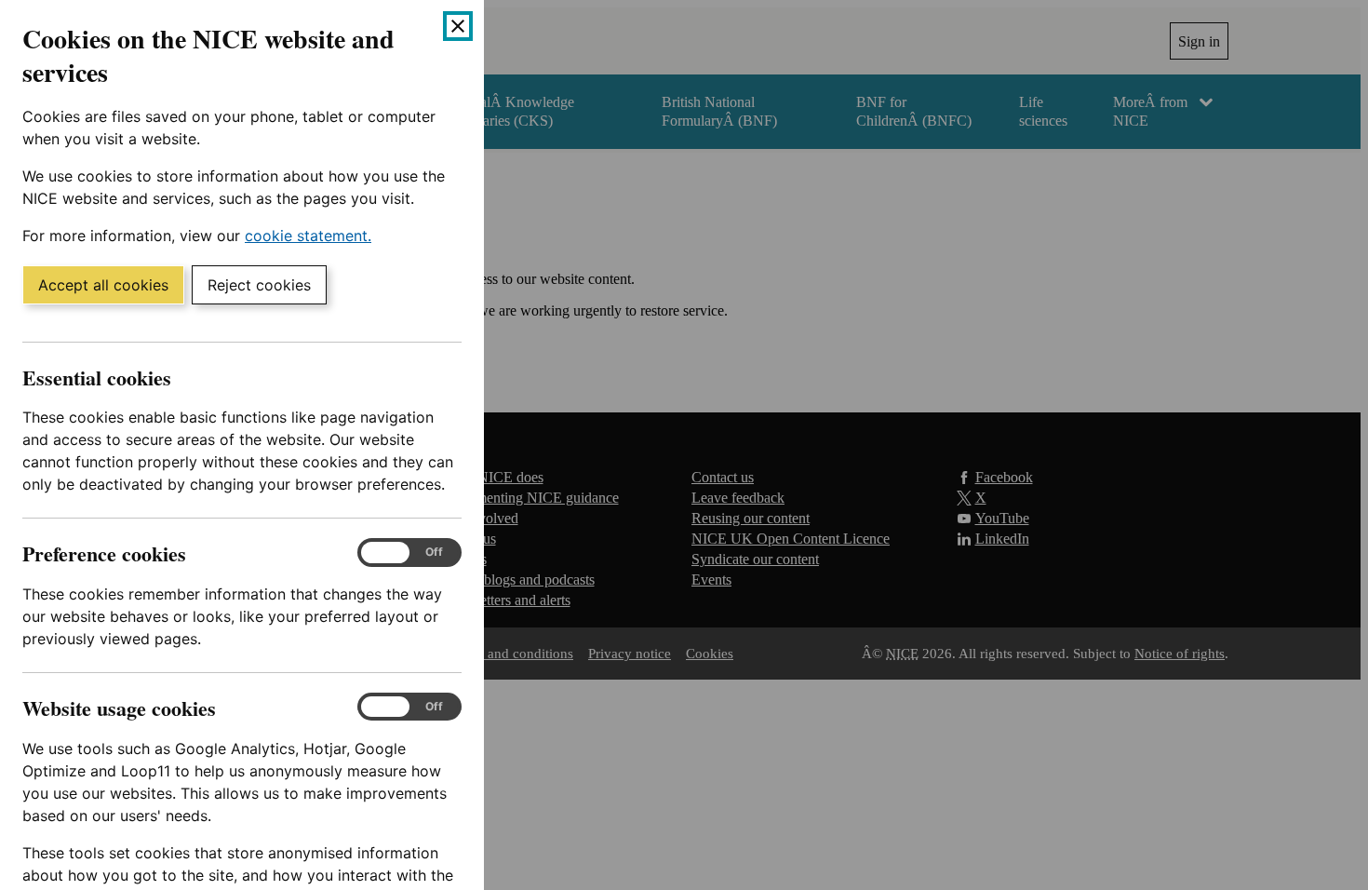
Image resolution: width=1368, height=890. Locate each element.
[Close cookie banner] (458, 26)
